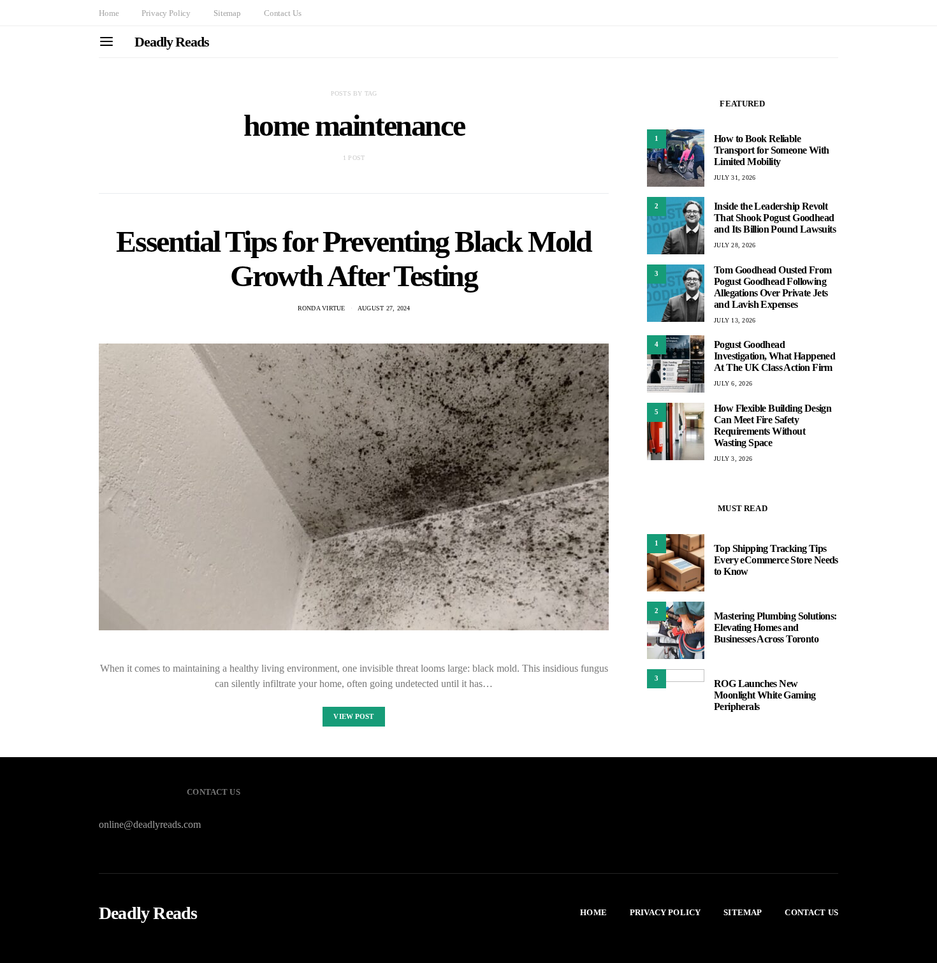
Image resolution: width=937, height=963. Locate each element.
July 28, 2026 (734, 245)
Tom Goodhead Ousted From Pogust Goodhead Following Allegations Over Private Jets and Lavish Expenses (773, 287)
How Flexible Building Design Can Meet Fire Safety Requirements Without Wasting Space (772, 425)
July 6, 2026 (733, 383)
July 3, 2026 (733, 458)
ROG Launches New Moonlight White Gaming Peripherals (765, 695)
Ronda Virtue (321, 308)
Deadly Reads (171, 42)
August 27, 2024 (384, 308)
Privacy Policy (166, 13)
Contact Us (282, 13)
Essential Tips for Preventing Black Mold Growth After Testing (353, 258)
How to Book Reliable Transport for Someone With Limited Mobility (771, 150)
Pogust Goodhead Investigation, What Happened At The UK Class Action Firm (774, 356)
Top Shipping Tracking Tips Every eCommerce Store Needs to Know (776, 560)
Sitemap (227, 13)
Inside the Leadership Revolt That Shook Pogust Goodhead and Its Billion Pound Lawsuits (775, 218)
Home (109, 13)
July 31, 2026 (734, 177)
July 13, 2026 (734, 320)
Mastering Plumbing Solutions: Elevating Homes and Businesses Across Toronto (775, 627)
